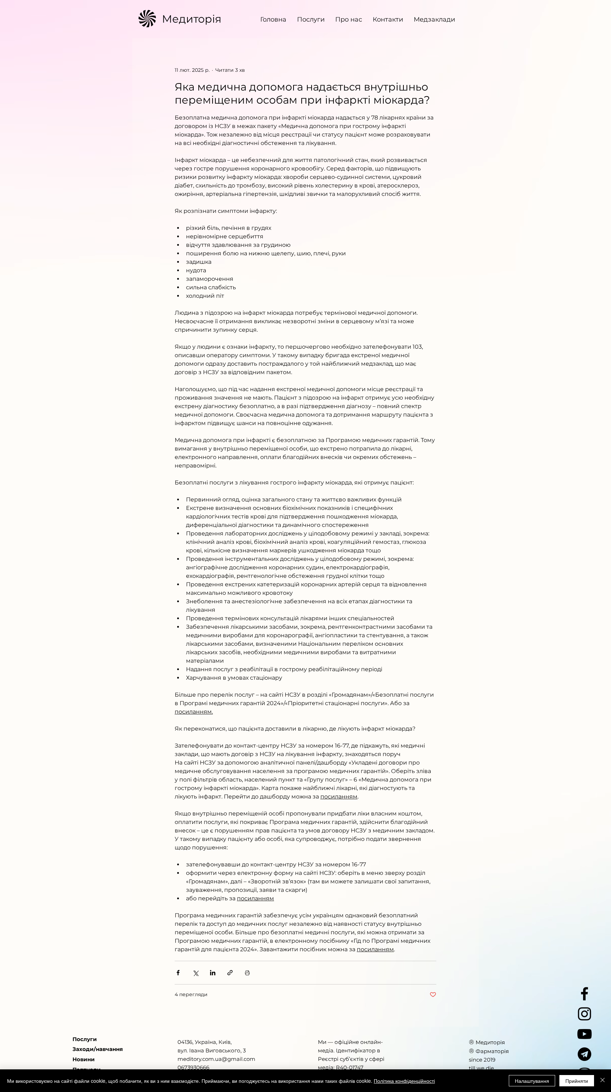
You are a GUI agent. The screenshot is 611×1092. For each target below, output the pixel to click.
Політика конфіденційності (404, 1080)
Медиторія (191, 18)
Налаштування (532, 1080)
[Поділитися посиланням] (230, 972)
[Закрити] (602, 1080)
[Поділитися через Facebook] (178, 972)
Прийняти (576, 1080)
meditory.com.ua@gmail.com (216, 1059)
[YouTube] (584, 1034)
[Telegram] (584, 1054)
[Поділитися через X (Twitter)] (195, 972)
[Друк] (247, 972)
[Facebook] (584, 994)
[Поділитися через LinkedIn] (212, 972)
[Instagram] (584, 1014)
